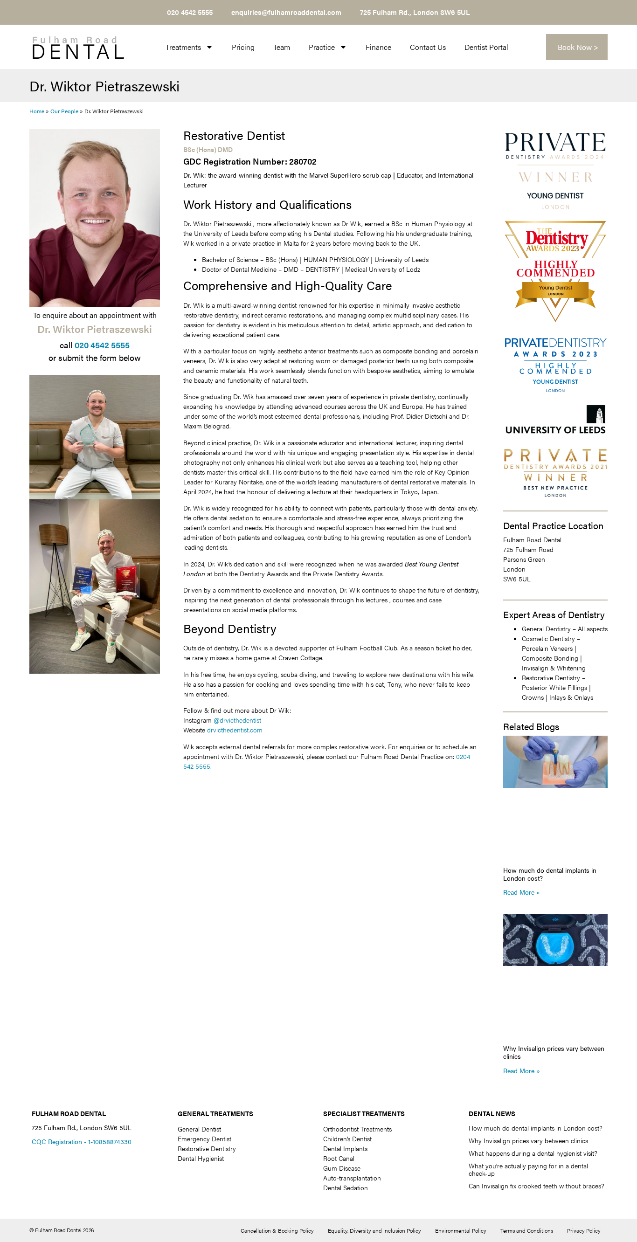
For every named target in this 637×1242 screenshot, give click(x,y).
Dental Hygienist (201, 1158)
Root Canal (338, 1158)
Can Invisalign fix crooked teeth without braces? (536, 1185)
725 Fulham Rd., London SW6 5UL (415, 12)
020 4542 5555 (102, 345)
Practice (322, 47)
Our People (64, 111)
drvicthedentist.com (235, 729)
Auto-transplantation (352, 1177)
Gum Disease (341, 1168)
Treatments (183, 47)
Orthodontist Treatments (357, 1128)
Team (281, 47)
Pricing (243, 47)
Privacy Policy (584, 1230)
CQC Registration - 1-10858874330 (82, 1141)
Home (36, 111)
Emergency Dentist (204, 1138)
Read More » (521, 892)
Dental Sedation (345, 1187)
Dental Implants (345, 1148)
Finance (378, 47)
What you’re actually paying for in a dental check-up (528, 1169)
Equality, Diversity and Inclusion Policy (374, 1230)
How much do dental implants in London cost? (549, 874)
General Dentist (199, 1128)
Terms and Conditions (526, 1230)
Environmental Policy (460, 1230)
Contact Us (428, 47)
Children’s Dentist (347, 1138)
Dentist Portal (486, 47)
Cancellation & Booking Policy (277, 1230)
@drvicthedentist (237, 719)
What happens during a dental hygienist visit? (533, 1153)
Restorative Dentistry (207, 1148)
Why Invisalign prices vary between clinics (553, 1052)
